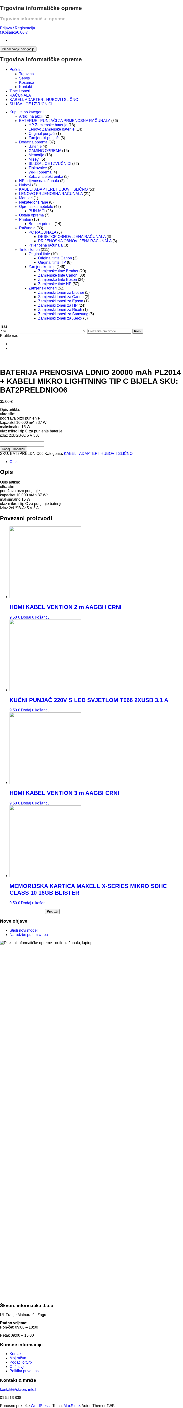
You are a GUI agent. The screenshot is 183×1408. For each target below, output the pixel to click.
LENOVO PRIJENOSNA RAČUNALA (51, 194)
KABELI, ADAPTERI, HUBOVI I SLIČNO (44, 100)
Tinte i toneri (20, 91)
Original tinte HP (52, 262)
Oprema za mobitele (36, 207)
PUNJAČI (37, 211)
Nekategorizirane (33, 202)
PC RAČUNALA (42, 232)
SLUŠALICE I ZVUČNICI (31, 104)
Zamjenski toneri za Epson (60, 301)
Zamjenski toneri (43, 288)
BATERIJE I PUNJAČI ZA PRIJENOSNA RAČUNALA (64, 121)
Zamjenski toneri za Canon (61, 297)
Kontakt (25, 87)
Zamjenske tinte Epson (57, 280)
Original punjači (42, 133)
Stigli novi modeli (24, 930)
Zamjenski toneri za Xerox (60, 318)
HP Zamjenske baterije (48, 125)
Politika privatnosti (25, 1371)
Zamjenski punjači (44, 138)
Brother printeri (41, 224)
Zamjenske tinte (42, 267)
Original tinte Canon (55, 258)
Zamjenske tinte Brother (58, 271)
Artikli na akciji (31, 116)
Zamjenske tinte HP (54, 284)
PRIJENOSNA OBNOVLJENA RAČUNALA (75, 241)
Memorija (36, 155)
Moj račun (18, 1358)
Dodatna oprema (33, 142)
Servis (24, 78)
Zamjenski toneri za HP (58, 305)
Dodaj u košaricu (13, 449)
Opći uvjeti (18, 1367)
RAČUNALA (20, 95)
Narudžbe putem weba (29, 935)
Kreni (137, 331)
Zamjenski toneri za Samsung (63, 314)
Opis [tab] (13, 462)
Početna (17, 70)
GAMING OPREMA (45, 151)
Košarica (26, 82)
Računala (27, 228)
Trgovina (26, 74)
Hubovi (25, 185)
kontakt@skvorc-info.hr (19, 1389)
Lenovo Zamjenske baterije (52, 129)
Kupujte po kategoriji (27, 112)
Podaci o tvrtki (21, 1362)
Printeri (25, 219)
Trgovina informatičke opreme (41, 8)
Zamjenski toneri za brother (61, 292)
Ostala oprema (31, 215)
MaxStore (72, 1406)
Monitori (26, 198)
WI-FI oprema (40, 172)
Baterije (35, 146)
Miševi (34, 159)
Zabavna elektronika (46, 176)
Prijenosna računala (46, 245)
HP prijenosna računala (39, 181)
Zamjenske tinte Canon (57, 275)
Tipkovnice (38, 168)
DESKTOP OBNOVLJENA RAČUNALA (72, 237)
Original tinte (39, 254)
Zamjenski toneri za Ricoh (60, 310)
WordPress (40, 1406)
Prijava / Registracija (17, 28)
